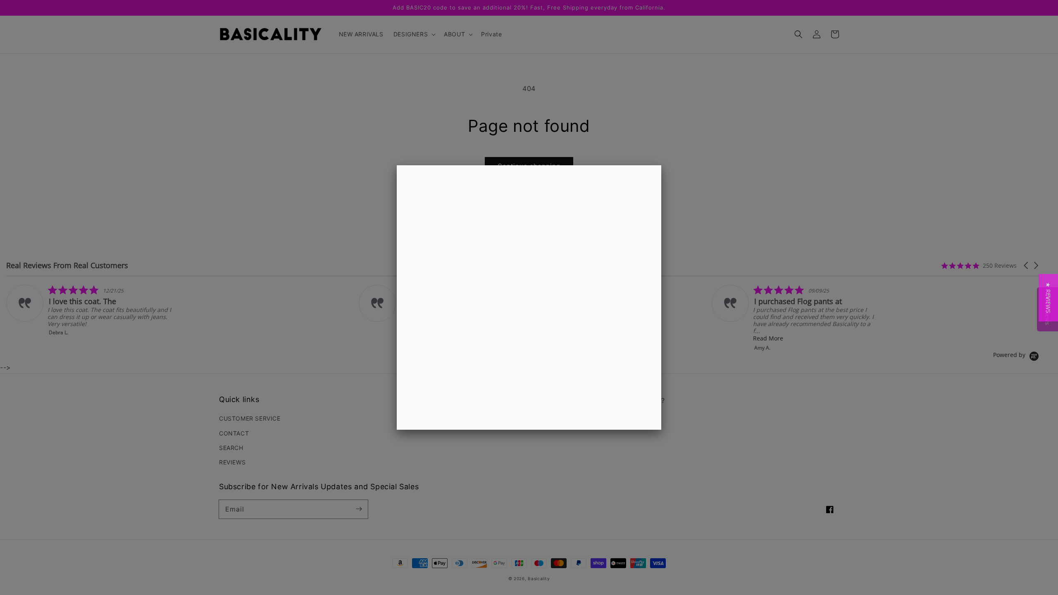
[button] (1048, 297)
